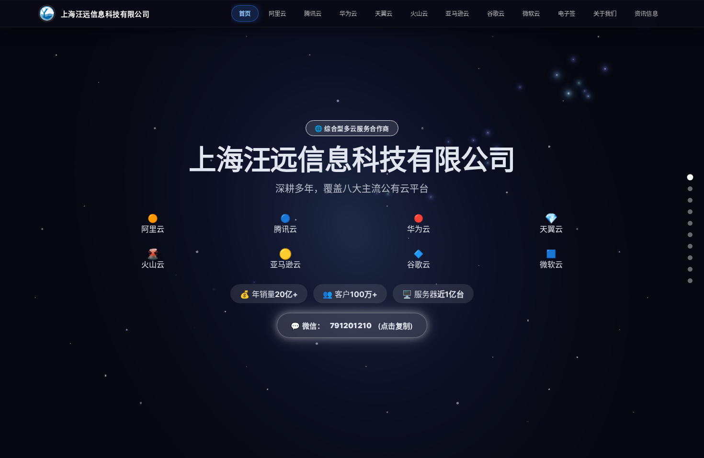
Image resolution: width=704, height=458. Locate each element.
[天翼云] (690, 223)
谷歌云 (496, 13)
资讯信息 (646, 13)
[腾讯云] (690, 200)
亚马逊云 (457, 13)
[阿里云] (690, 188)
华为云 (348, 13)
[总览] (690, 177)
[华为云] (690, 211)
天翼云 (384, 13)
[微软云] (690, 269)
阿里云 (277, 13)
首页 (245, 13)
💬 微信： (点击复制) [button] (352, 326)
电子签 (567, 13)
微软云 (531, 13)
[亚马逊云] (690, 246)
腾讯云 (313, 13)
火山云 (419, 13)
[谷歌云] (690, 257)
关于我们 (605, 13)
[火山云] (690, 234)
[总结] (690, 280)
